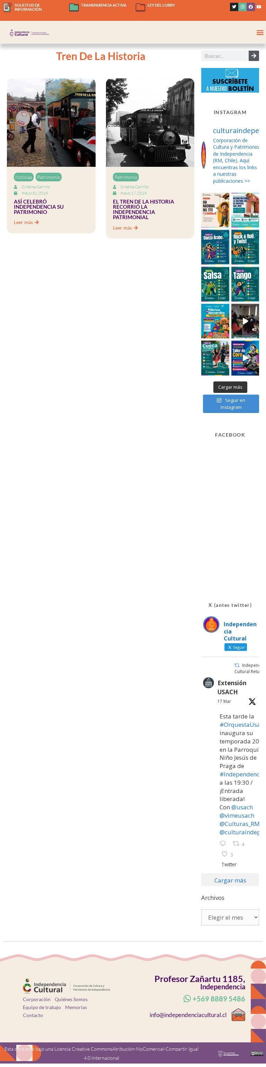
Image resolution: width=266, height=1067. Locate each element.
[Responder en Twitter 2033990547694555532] (224, 844)
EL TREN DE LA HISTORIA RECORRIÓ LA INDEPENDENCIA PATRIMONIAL (143, 209)
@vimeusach (237, 815)
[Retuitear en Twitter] (236, 665)
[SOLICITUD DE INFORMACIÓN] (7, 7)
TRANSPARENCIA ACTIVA (103, 5)
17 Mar (224, 701)
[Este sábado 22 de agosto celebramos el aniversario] (215, 321)
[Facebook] (251, 7)
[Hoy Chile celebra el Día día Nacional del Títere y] (215, 210)
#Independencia (242, 774)
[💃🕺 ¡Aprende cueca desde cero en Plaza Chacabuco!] (215, 358)
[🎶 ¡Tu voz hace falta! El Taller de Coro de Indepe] (245, 358)
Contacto (33, 1015)
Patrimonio (48, 177)
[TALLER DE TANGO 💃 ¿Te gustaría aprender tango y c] (245, 284)
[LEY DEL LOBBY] (140, 7)
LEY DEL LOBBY (161, 5)
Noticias (23, 177)
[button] (260, 32)
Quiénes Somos (71, 999)
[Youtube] (259, 7)
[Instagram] (242, 7)
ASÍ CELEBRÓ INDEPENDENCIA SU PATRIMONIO (39, 206)
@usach (242, 807)
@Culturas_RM (240, 824)
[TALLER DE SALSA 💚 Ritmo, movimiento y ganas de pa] (215, 284)
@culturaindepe (242, 832)
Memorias (76, 1007)
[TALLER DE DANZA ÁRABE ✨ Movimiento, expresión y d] (215, 247)
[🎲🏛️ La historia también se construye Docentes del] (245, 321)
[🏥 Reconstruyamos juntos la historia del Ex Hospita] (245, 210)
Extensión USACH (232, 687)
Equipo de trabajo (42, 1007)
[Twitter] (234, 7)
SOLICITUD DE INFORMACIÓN (28, 7)
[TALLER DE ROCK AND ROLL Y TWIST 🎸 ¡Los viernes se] (245, 247)
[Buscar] (254, 56)
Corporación (37, 999)
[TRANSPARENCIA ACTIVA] (74, 7)
